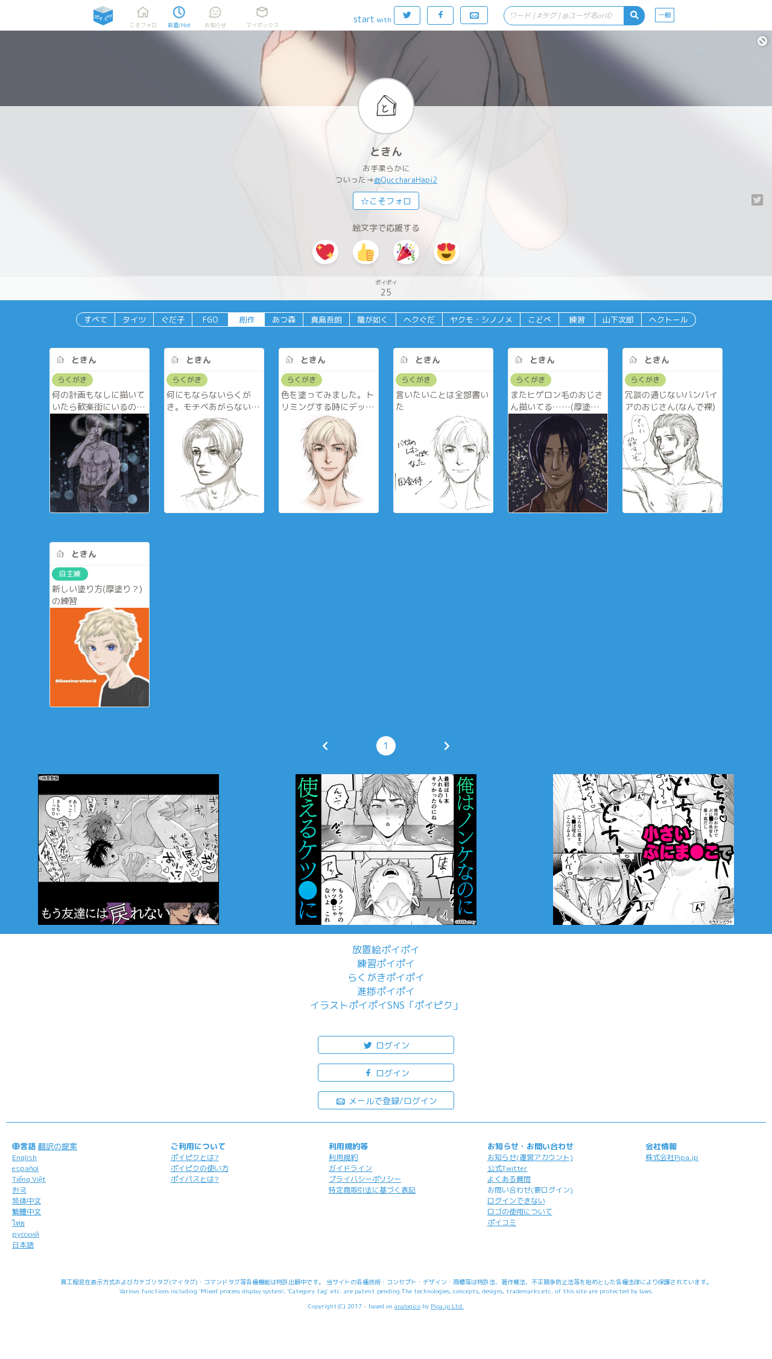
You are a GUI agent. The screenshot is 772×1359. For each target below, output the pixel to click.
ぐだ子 (173, 319)
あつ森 (284, 319)
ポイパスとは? (195, 1179)
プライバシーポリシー (365, 1179)
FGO (210, 319)
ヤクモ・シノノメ (481, 319)
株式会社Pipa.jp (671, 1157)
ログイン (391, 1045)
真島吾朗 (326, 319)
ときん (386, 151)
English (24, 1157)
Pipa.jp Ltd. (447, 1306)
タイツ (134, 319)
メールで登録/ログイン (391, 1100)
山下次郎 (618, 319)
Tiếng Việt (29, 1179)
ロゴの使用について (519, 1211)
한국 (19, 1190)
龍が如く (372, 319)
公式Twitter (507, 1168)
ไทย (18, 1223)
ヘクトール (668, 319)
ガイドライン (350, 1168)
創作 (247, 319)
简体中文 (26, 1201)
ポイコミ (501, 1222)
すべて (95, 319)
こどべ (539, 319)
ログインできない (516, 1201)
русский (25, 1234)
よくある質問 (509, 1179)
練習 (577, 319)
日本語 (23, 1245)
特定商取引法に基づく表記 (372, 1190)
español (25, 1168)
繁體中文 (26, 1211)
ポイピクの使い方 (200, 1168)
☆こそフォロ (386, 201)
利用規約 (343, 1157)
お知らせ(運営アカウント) (530, 1157)
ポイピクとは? (195, 1157)
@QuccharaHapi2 (405, 179)
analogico (407, 1306)
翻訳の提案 (57, 1146)
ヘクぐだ (419, 319)
